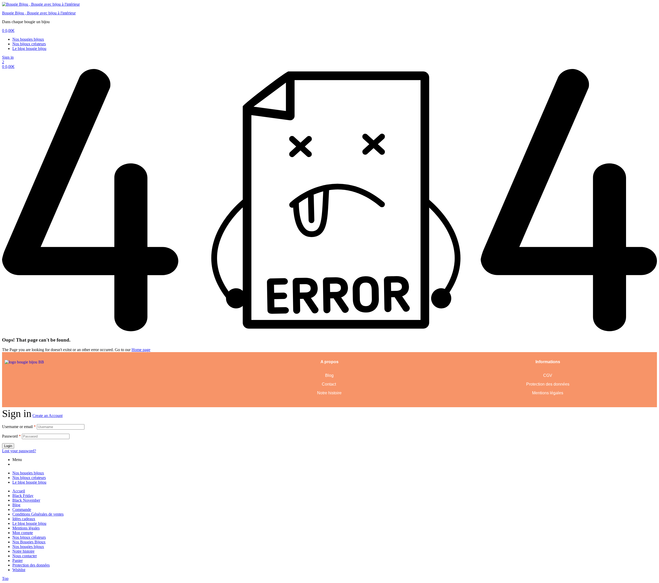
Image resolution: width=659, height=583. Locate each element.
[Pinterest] (111, 376)
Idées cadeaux (23, 519)
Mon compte (22, 532)
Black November (26, 500)
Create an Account (47, 415)
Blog (329, 375)
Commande (21, 509)
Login (8, 446)
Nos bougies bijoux (28, 39)
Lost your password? (19, 451)
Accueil (18, 491)
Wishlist (18, 570)
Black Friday (22, 495)
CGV (547, 375)
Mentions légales (547, 393)
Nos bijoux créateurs (29, 44)
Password (11, 436)
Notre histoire (329, 393)
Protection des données (547, 384)
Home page (141, 349)
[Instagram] (125, 376)
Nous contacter (24, 556)
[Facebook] (97, 376)
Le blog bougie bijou (29, 48)
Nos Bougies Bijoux (29, 542)
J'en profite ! (628, 9)
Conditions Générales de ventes (38, 514)
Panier (17, 560)
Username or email (19, 426)
